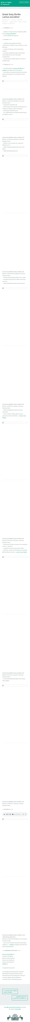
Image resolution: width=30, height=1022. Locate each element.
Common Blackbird (10, 33)
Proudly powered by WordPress (12, 1007)
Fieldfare (4, 70)
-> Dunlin (10, 944)
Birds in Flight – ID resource (6, 3)
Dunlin (4, 964)
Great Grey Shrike (11, 15)
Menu (27, 2)
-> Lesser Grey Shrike (21, 552)
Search (22, 2)
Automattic (18, 1009)
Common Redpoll (20, 997)
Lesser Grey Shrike (7, 954)
